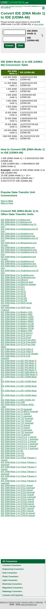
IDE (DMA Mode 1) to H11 (12, 453)
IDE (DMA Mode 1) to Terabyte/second (18, 277)
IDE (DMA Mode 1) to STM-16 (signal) (18, 513)
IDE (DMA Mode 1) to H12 (12, 455)
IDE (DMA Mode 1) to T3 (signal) (15, 428)
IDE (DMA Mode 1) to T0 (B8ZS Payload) (19, 411)
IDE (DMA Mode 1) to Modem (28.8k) (17, 326)
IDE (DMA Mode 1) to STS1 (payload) (18, 488)
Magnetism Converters (12, 588)
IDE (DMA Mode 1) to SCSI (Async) (17, 333)
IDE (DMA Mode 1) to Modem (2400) (17, 319)
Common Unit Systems (12, 595)
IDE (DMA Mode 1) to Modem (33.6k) (17, 328)
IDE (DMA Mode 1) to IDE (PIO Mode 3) (18, 368)
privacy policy (28, 602)
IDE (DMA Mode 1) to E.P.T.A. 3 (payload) (19, 448)
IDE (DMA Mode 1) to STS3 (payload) (18, 492)
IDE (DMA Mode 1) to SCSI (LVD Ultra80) (19, 354)
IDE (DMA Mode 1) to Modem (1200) (17, 317)
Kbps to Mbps (7, 201)
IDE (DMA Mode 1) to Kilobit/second (17, 234)
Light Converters (10, 580)
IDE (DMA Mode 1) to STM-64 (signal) (18, 515)
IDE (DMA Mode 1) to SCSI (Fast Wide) (18, 342)
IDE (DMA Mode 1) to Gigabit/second (17, 261)
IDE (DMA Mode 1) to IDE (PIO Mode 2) (18, 365)
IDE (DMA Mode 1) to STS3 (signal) (17, 490)
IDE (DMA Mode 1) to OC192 (14, 298)
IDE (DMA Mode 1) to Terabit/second (17, 275)
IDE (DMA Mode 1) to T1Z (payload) (17, 418)
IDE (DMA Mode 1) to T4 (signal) (15, 435)
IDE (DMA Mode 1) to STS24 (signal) (17, 502)
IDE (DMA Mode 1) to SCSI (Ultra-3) (17, 351)
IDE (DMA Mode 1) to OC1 (13, 287)
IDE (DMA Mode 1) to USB (13, 402)
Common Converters (11, 565)
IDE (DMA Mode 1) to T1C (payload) (17, 423)
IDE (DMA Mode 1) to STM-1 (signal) (17, 508)
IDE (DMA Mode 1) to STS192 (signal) (18, 506)
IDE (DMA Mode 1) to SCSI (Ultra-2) (17, 349)
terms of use (14, 602)
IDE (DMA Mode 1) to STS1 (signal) (17, 485)
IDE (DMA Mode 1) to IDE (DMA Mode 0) (19, 372)
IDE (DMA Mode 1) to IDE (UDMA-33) (18, 400)
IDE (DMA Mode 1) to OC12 (13, 291)
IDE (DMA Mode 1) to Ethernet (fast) (17, 282)
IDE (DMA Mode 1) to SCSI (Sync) (16, 335)
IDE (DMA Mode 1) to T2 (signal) (15, 425)
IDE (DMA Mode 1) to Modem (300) (16, 314)
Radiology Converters (12, 591)
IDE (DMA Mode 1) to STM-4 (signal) (17, 511)
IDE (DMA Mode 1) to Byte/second (16, 222)
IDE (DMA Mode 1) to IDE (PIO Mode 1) (18, 363)
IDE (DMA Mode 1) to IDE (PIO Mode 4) (18, 370)
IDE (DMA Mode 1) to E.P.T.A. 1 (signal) (18, 437)
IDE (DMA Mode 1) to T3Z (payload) (17, 432)
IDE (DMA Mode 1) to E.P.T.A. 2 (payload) (19, 444)
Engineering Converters (13, 569)
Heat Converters (9, 573)
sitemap (39, 602)
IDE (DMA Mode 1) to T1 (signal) (15, 414)
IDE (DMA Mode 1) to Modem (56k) (16, 331)
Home (2, 6)
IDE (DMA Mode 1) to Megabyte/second (19, 250)
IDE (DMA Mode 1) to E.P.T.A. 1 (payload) (19, 439)
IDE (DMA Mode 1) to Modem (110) (16, 312)
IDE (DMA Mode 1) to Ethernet (14, 280)
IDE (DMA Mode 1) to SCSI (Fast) (16, 338)
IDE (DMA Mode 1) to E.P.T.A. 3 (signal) (18, 446)
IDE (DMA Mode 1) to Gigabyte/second (18, 264)
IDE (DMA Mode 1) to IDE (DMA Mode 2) (19, 374)
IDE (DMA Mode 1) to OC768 (14, 301)
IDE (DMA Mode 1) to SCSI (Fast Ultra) (18, 340)
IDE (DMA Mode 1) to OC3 (13, 289)
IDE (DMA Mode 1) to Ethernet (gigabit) (18, 284)
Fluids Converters (10, 576)
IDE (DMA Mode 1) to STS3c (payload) (18, 497)
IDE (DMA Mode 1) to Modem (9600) (17, 321)
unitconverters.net (29, 604)
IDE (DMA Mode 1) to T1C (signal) (16, 421)
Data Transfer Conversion (14, 6)
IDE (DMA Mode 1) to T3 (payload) (16, 430)
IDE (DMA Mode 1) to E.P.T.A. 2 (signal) (18, 441)
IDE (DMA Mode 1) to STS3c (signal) (17, 495)
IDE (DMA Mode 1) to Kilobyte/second (18, 236)
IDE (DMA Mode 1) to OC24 (13, 294)
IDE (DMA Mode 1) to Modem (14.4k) (17, 324)
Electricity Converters (12, 584)
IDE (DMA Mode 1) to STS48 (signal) (17, 504)
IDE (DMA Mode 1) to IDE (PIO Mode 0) (18, 361)
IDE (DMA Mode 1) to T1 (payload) (16, 416)
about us (4, 602)
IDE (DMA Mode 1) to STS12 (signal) (17, 499)
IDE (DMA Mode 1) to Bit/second (15, 220)
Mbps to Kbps (7, 203)
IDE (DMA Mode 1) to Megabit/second (18, 247)
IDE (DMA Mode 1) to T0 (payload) (16, 409)
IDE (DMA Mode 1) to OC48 (13, 296)
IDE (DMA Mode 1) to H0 (12, 451)
